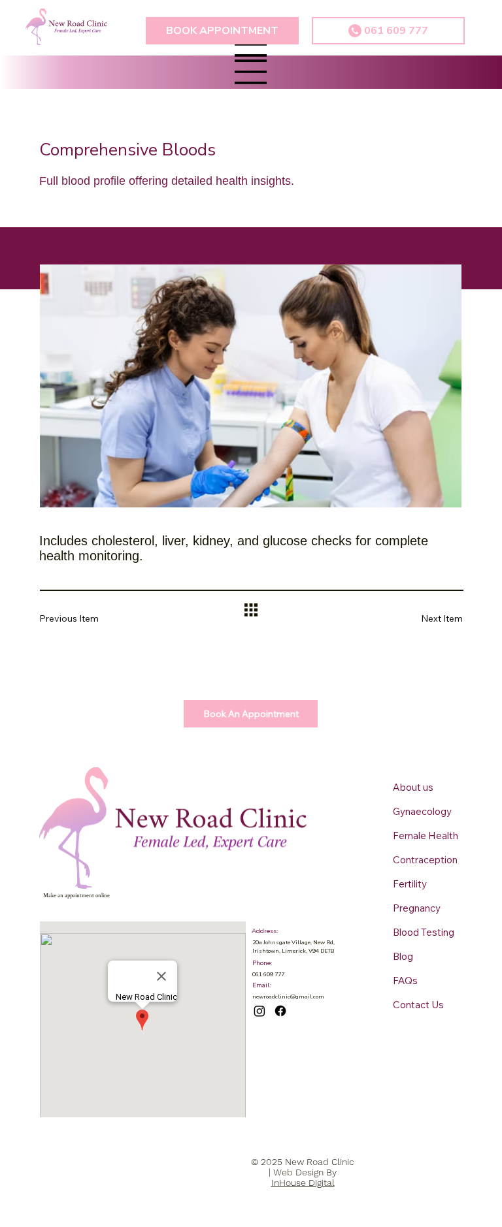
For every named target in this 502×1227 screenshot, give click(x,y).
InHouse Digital (303, 1182)
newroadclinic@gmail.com (288, 996)
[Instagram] (259, 1011)
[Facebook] (280, 1011)
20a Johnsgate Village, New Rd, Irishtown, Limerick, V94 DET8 (293, 946)
